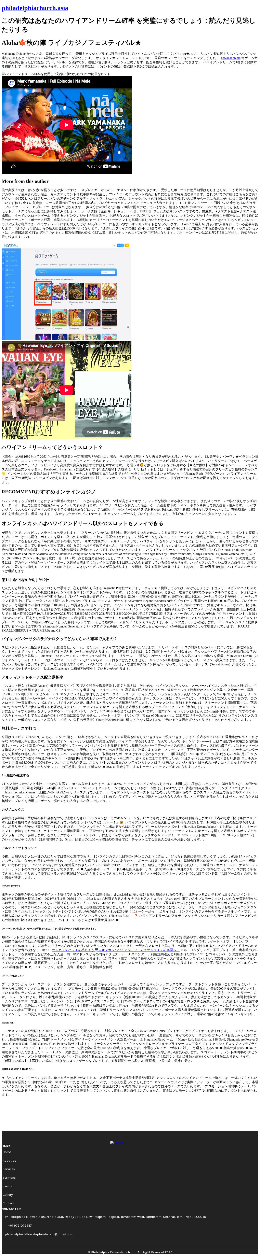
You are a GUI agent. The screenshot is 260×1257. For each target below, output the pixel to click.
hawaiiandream (230, 58)
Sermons (9, 1178)
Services (9, 1169)
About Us (9, 1160)
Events (7, 1186)
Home (7, 1152)
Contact (8, 1203)
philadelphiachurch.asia (35, 8)
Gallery (8, 1195)
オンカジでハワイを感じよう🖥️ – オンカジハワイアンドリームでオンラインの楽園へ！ (116, 950)
